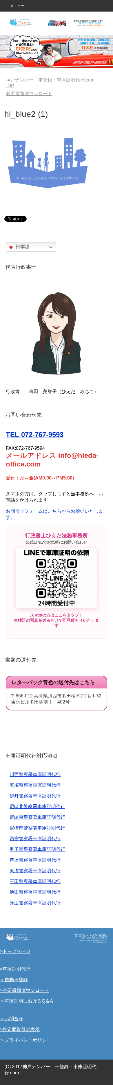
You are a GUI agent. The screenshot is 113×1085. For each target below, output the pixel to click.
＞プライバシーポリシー (25, 1040)
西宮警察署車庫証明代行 (35, 838)
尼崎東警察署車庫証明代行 (37, 817)
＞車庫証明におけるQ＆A (26, 1001)
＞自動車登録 (14, 979)
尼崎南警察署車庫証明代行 (37, 827)
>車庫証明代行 (15, 968)
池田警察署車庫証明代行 (35, 892)
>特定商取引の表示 (20, 1029)
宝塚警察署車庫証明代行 (35, 785)
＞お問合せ (11, 1018)
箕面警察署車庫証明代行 (35, 902)
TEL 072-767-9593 (34, 434)
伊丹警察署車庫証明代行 (35, 795)
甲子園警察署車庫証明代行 (37, 849)
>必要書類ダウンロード (24, 990)
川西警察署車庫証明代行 (35, 774)
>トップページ (15, 951)
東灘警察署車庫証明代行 (35, 870)
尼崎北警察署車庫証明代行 (37, 806)
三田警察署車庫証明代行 (35, 881)
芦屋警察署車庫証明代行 (35, 860)
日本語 (22, 246)
